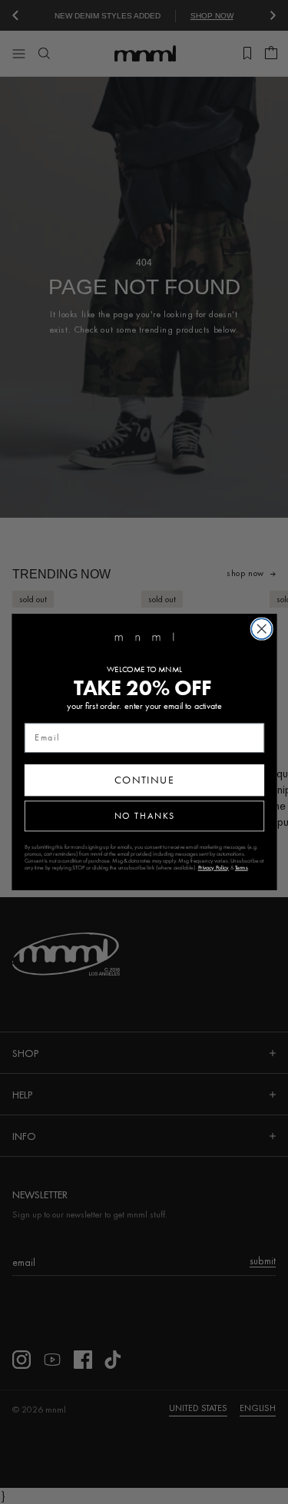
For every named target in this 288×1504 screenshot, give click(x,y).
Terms (240, 867)
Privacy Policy (213, 867)
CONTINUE (144, 780)
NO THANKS (144, 816)
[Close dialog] (261, 628)
